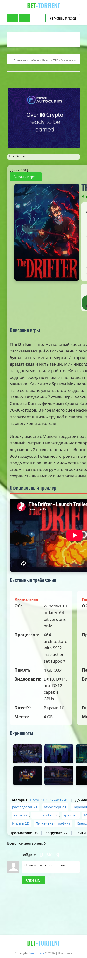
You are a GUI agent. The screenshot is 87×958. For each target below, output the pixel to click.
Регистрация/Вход (63, 18)
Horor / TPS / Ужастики (59, 60)
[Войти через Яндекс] (57, 855)
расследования (24, 807)
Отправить (33, 880)
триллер (71, 815)
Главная (20, 60)
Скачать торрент (25, 176)
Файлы (34, 60)
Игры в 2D (20, 823)
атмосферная (55, 807)
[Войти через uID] (41, 855)
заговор (20, 815)
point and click (45, 815)
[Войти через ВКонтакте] (49, 855)
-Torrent (43, 5)
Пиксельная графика (53, 823)
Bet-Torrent (36, 953)
